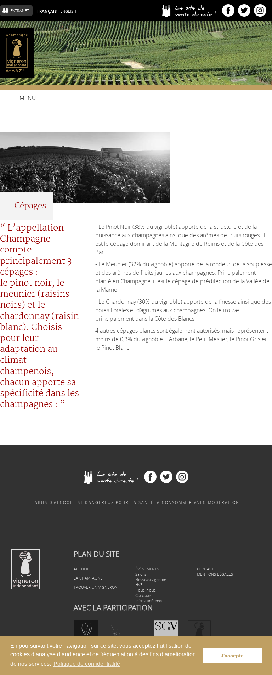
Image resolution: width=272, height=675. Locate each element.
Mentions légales (215, 574)
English (68, 11)
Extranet (20, 10)
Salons (140, 574)
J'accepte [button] (232, 655)
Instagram (260, 10)
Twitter (244, 10)
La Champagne (88, 578)
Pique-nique (145, 590)
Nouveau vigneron (150, 579)
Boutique (192, 10)
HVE (138, 584)
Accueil (81, 568)
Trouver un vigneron (96, 587)
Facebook (228, 10)
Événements (147, 568)
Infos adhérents (148, 600)
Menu (27, 98)
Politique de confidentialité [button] (86, 664)
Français (47, 11)
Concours (143, 595)
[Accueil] (17, 53)
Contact (205, 568)
